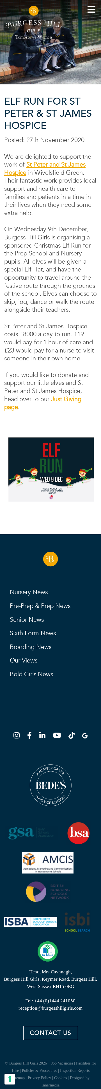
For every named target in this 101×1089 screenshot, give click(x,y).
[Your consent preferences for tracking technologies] (9, 1079)
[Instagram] (18, 736)
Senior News (27, 620)
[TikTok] (73, 736)
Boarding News (30, 647)
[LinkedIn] (44, 736)
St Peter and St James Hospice (45, 168)
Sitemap (18, 1078)
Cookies (60, 1078)
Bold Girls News (31, 674)
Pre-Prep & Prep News (40, 606)
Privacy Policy (39, 1078)
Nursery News (29, 592)
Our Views (23, 660)
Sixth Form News (33, 633)
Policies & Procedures (39, 1070)
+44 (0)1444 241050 (54, 1000)
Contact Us (50, 1033)
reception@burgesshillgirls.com (50, 1008)
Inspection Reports (74, 1070)
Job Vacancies (62, 1063)
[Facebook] (31, 736)
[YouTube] (58, 736)
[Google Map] (85, 736)
